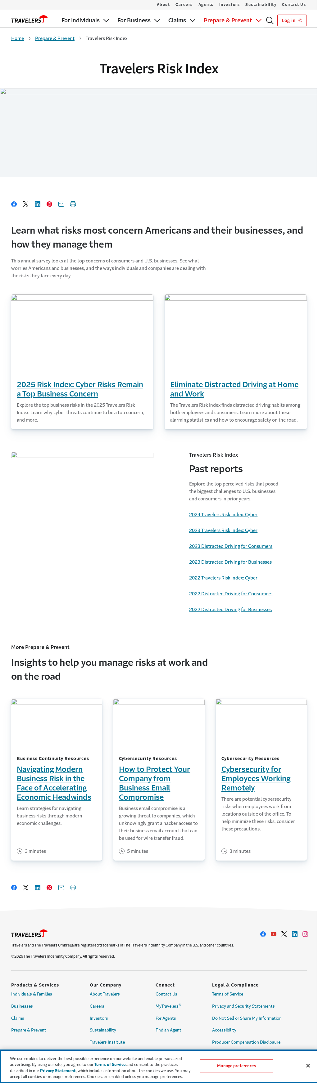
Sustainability (260, 5)
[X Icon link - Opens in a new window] (284, 934)
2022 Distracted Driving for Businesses (230, 609)
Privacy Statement (58, 1071)
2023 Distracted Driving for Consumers (230, 546)
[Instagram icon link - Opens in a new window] (305, 934)
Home (17, 38)
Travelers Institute (107, 1042)
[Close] (308, 1065)
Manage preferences (236, 1066)
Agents (206, 5)
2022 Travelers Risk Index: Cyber (223, 577)
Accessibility (224, 1030)
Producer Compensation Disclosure (246, 1042)
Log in (289, 20)
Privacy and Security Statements (243, 1006)
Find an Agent (168, 1030)
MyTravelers (168, 1005)
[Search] (269, 20)
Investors (229, 5)
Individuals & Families (31, 994)
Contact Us (294, 5)
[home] (29, 18)
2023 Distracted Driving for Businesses (230, 562)
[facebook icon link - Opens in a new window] (263, 934)
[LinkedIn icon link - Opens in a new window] (294, 934)
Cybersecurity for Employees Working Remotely (255, 779)
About (163, 5)
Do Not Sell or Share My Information (247, 1018)
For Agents (166, 1018)
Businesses (22, 1006)
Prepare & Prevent (55, 38)
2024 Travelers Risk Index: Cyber (223, 514)
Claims (17, 1018)
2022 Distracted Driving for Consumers (230, 593)
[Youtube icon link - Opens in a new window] (273, 934)
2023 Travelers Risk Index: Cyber (223, 530)
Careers (184, 5)
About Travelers (105, 994)
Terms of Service (227, 994)
